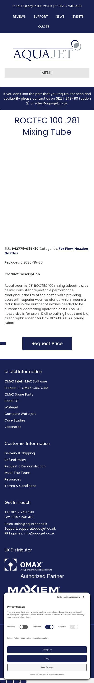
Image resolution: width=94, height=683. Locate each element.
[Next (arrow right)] (3, 343)
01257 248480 (67, 98)
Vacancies (13, 426)
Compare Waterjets (20, 413)
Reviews (18, 16)
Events (77, 16)
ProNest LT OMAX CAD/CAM (26, 387)
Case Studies (15, 420)
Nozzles (81, 248)
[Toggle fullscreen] (10, 681)
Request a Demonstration (25, 466)
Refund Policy (15, 460)
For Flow (66, 248)
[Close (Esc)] (23, 681)
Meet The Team (17, 472)
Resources (13, 479)
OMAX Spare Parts (19, 394)
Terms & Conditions (20, 485)
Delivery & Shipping (20, 453)
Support (39, 16)
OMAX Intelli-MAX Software (26, 381)
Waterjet (11, 407)
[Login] (55, 27)
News (59, 16)
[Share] (17, 681)
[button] (47, 343)
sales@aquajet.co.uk (51, 103)
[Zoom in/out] (3, 681)
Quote (43, 26)
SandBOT (12, 401)
